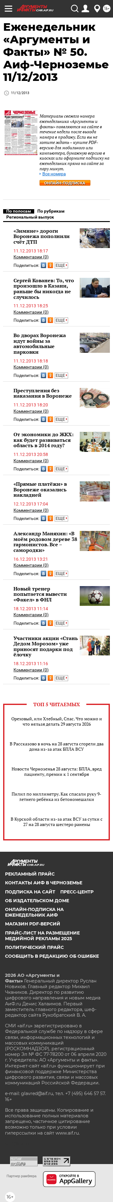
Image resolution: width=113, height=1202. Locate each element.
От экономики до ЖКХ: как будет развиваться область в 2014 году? (43, 440)
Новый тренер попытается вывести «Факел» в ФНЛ (40, 594)
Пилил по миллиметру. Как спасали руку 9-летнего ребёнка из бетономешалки (56, 796)
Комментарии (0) (31, 256)
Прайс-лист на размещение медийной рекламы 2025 (42, 935)
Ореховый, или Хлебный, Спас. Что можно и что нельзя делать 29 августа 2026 (56, 721)
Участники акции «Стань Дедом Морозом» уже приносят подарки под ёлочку (45, 646)
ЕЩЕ (61, 265)
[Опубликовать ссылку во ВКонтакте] (43, 265)
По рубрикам (51, 211)
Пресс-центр (77, 892)
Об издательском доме (37, 900)
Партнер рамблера (21, 1176)
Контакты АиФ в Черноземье (43, 883)
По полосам (18, 211)
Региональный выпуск (30, 217)
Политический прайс (34, 947)
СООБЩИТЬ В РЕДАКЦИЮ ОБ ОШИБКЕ (52, 956)
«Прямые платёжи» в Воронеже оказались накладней (40, 489)
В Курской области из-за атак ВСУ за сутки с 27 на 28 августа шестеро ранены (57, 821)
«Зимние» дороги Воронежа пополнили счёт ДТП (41, 236)
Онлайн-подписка (64, 183)
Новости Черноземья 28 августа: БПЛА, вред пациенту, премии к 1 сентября (57, 771)
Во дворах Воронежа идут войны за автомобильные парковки (39, 343)
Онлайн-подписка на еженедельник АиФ (34, 912)
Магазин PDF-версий (32, 924)
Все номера (54, 174)
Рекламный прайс (30, 874)
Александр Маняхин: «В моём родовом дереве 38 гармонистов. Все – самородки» (45, 541)
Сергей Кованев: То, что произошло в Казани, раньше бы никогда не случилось (43, 288)
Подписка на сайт (30, 892)
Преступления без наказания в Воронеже (42, 393)
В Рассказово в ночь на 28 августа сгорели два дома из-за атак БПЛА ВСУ (57, 746)
